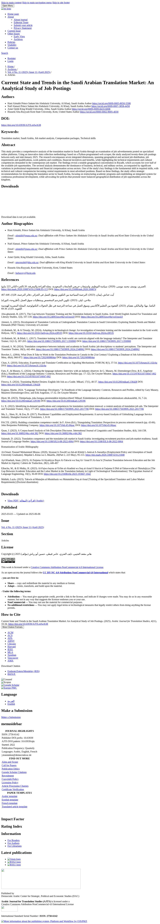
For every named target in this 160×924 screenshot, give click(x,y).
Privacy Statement (23, 28)
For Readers (14, 840)
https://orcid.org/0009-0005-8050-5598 (111, 103)
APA (10, 638)
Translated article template (14, 806)
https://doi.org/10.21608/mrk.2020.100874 (75, 289)
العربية (11, 701)
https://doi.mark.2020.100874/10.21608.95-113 (24, 289)
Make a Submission (11, 717)
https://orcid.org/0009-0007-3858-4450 (110, 106)
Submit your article (23, 25)
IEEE (10, 649)
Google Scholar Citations (14, 772)
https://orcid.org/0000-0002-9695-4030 (99, 111)
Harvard (12, 646)
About (11, 16)
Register (12, 58)
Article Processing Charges (15, 786)
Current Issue (14, 31)
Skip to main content (11, 2)
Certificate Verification (13, 789)
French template (10, 803)
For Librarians (15, 846)
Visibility (12, 45)
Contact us (13, 47)
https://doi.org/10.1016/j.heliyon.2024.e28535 (39, 333)
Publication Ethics (11, 768)
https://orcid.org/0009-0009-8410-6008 (91, 109)
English (11, 704)
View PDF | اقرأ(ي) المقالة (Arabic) (26, 500)
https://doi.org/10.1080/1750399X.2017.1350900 (51, 341)
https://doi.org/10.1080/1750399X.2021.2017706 (64, 409)
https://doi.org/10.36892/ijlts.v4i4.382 (19, 433)
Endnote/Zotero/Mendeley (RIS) (24, 671)
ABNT (11, 641)
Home (11, 66)
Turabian (12, 655)
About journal (21, 19)
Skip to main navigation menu (37, 2)
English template (10, 799)
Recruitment (8, 775)
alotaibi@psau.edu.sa (26, 235)
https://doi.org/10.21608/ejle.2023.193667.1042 (67, 474)
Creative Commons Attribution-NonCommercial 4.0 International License (67, 567)
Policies (11, 42)
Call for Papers (9, 765)
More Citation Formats (12, 627)
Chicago (12, 643)
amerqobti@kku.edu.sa (26, 262)
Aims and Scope (10, 762)
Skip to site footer (61, 2)
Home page (13, 14)
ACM (10, 632)
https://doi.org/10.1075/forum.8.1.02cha (137, 362)
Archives (18, 39)
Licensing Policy (10, 782)
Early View (19, 36)
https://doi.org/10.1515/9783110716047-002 (134, 373)
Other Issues (14, 33)
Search (4, 53)
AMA (10, 660)
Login (10, 61)
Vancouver (13, 658)
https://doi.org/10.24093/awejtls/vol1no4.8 (54, 316)
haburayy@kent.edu (25, 273)
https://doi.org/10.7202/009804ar (40, 357)
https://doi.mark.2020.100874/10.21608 (105, 455)
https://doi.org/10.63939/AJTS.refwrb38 (21, 125)
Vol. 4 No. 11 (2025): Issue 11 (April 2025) (29, 72)
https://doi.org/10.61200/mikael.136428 (117, 381)
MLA (10, 652)
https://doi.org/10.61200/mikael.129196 (20, 401)
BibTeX (11, 674)
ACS (10, 635)
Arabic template (9, 796)
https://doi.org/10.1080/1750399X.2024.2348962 (60, 349)
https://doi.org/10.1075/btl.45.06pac (57, 425)
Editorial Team (21, 22)
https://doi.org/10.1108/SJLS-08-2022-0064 (52, 441)
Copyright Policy (10, 779)
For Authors (13, 843)
